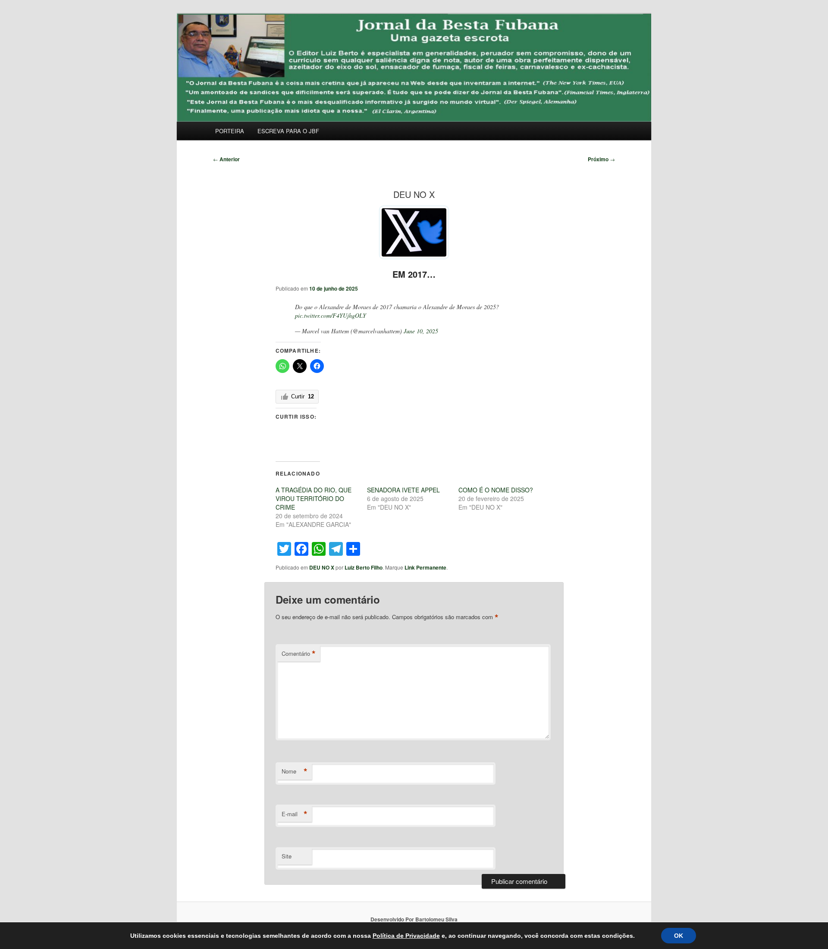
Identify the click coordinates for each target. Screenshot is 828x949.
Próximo (601, 159)
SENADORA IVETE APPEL (403, 489)
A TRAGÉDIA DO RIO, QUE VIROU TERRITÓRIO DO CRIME (313, 498)
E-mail (294, 814)
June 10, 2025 (421, 331)
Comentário (299, 654)
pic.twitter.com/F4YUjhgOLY (330, 315)
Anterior (226, 159)
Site (287, 856)
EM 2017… (414, 274)
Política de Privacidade (406, 935)
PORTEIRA (229, 131)
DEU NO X (321, 567)
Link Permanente (425, 567)
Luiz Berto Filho (364, 567)
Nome (294, 771)
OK (678, 935)
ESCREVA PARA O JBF (288, 131)
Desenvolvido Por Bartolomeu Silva (414, 919)
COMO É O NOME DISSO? (495, 489)
